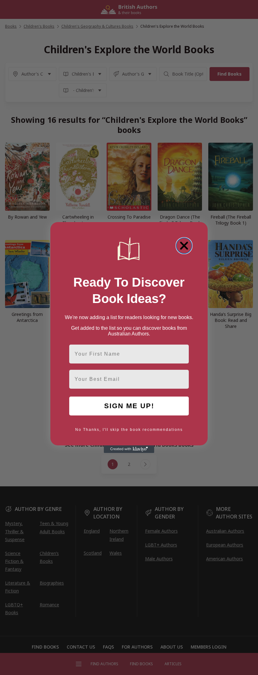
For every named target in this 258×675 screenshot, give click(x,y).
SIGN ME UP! (129, 406)
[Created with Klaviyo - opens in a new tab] (129, 449)
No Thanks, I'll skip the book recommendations (129, 429)
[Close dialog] (184, 246)
